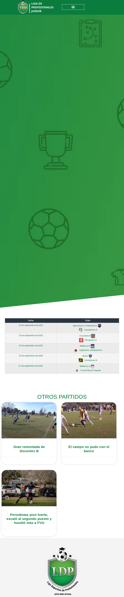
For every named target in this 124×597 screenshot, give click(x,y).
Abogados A (90, 340)
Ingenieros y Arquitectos (90, 350)
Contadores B (90, 360)
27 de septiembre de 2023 (31, 366)
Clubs (87, 320)
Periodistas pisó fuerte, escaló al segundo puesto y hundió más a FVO (29, 519)
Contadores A (90, 330)
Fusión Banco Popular (90, 370)
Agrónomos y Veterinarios (85, 325)
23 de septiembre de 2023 (31, 325)
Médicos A (85, 366)
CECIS (85, 356)
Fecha (31, 320)
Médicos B (85, 346)
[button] (73, 7)
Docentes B (85, 336)
